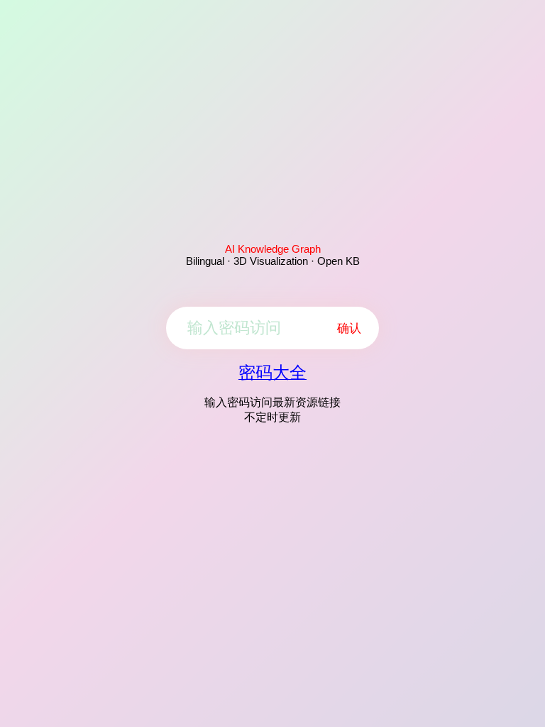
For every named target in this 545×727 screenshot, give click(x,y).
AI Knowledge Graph (273, 249)
